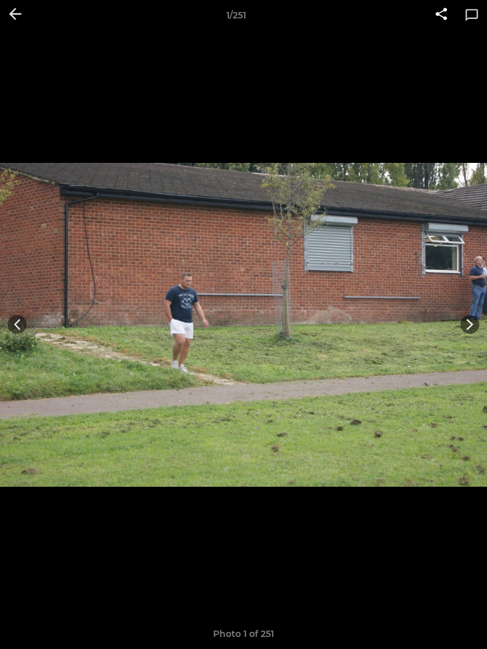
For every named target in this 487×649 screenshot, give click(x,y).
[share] (441, 15)
